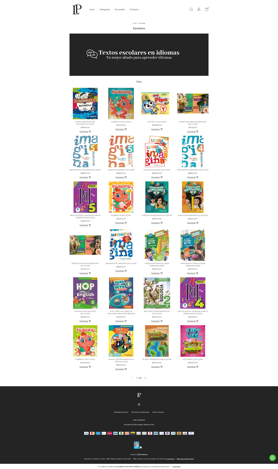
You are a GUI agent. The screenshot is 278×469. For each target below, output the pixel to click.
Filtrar (139, 81)
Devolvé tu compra (121, 412)
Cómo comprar (158, 412)
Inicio (92, 9)
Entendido (176, 466)
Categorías (104, 9)
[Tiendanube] (139, 455)
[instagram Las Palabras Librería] (139, 404)
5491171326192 (139, 420)
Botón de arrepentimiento (185, 459)
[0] (206, 9)
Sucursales (120, 9)
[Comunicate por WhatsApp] (272, 458)
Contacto (134, 9)
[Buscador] (191, 9)
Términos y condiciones (140, 412)
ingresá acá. (170, 459)
